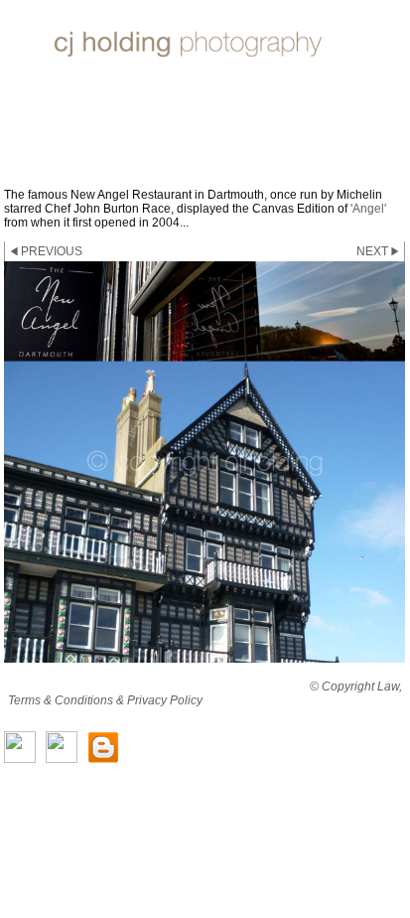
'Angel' (368, 209)
